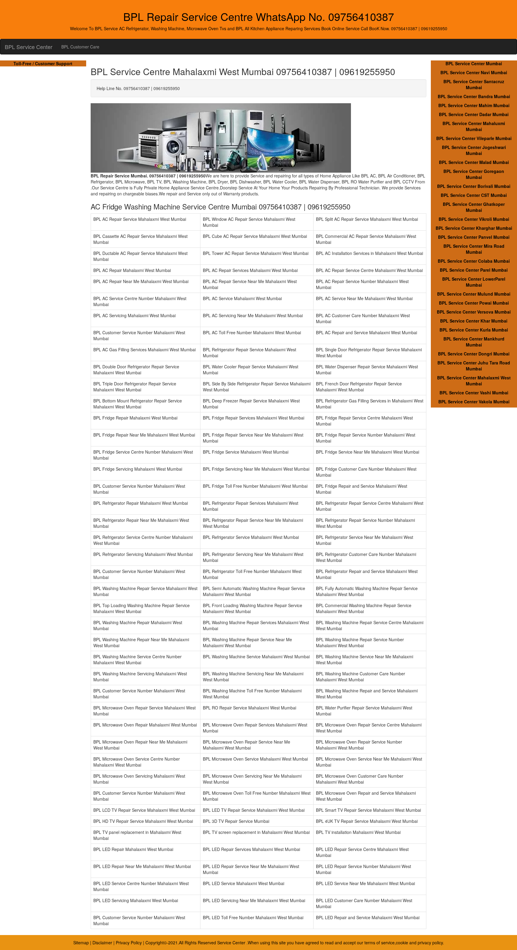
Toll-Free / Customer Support (42, 63)
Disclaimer (102, 943)
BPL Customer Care (80, 47)
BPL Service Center (28, 47)
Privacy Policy (129, 943)
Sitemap (81, 943)
